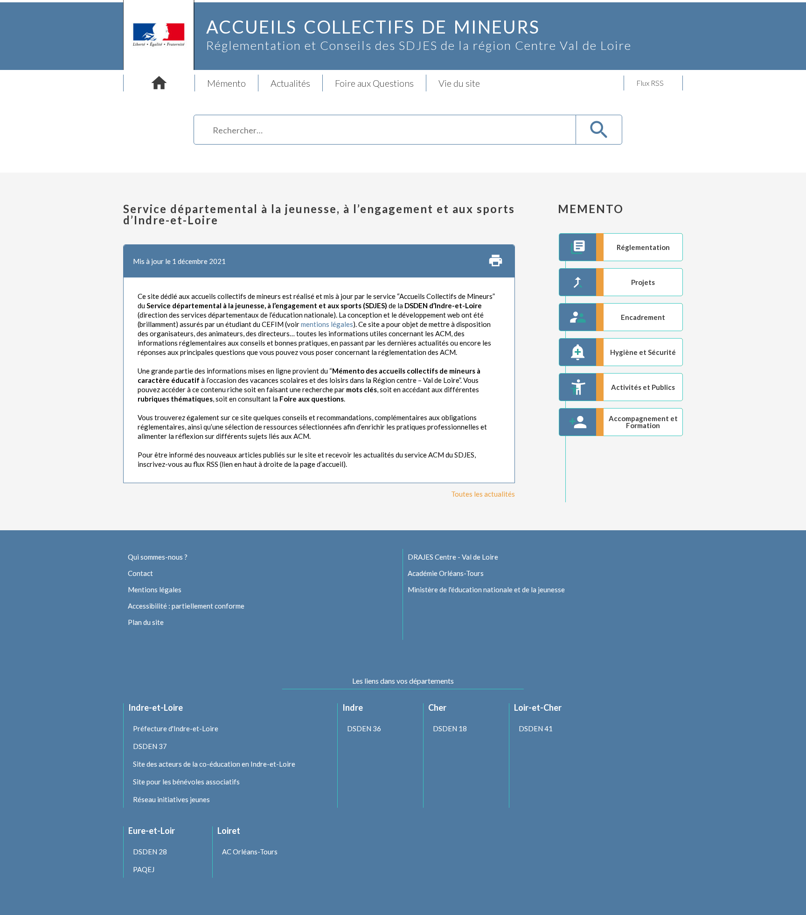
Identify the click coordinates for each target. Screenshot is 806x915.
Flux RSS (650, 82)
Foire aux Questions (374, 83)
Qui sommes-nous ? (158, 557)
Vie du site (459, 83)
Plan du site (146, 622)
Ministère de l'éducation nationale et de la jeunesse (486, 589)
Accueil (159, 83)
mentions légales (327, 324)
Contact (140, 573)
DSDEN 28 (150, 851)
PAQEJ (143, 869)
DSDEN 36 (364, 728)
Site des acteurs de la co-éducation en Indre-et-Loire (214, 764)
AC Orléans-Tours (250, 851)
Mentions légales (154, 589)
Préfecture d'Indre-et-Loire (175, 728)
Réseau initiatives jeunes (171, 799)
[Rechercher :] (385, 131)
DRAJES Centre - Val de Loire (453, 557)
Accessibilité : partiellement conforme (186, 606)
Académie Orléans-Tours (446, 573)
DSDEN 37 (150, 746)
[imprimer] (495, 261)
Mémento (226, 83)
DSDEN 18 (450, 728)
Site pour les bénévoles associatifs (186, 781)
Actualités (290, 83)
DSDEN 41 (536, 728)
